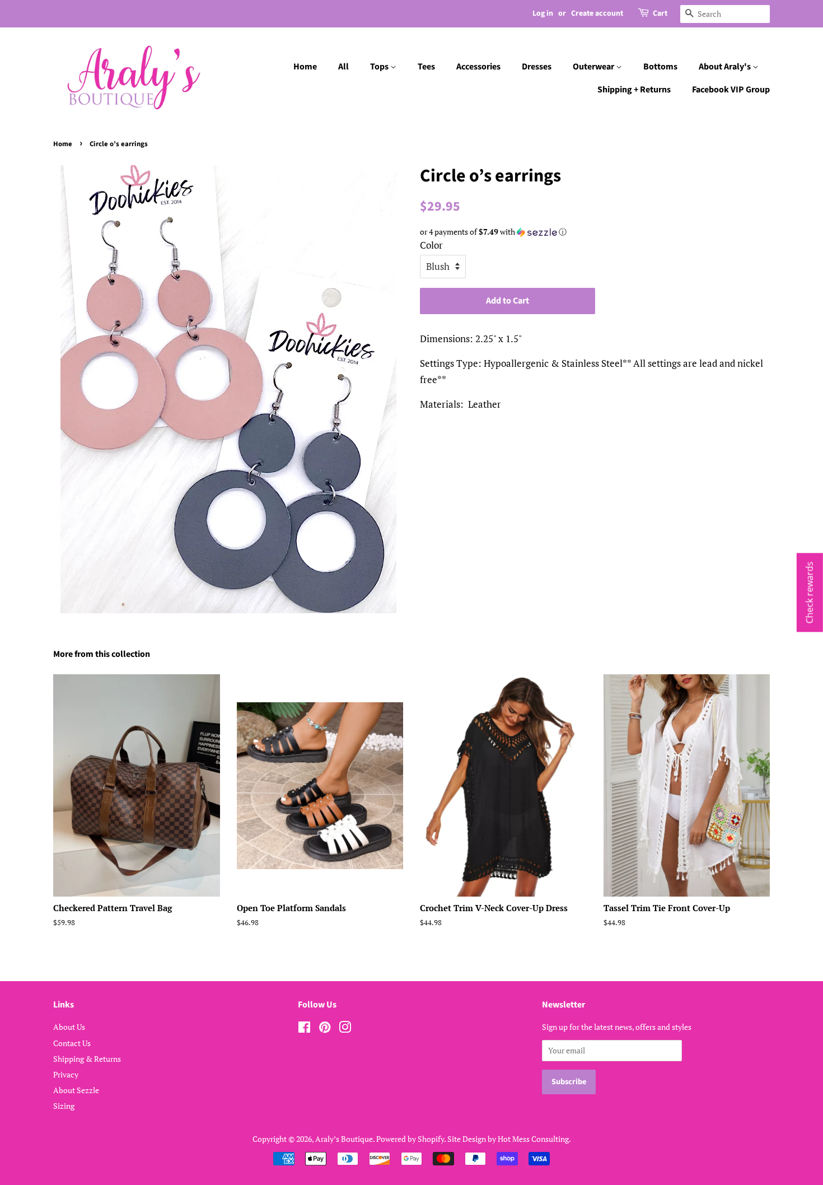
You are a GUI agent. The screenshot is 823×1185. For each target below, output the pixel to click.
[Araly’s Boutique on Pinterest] (325, 1029)
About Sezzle (76, 1090)
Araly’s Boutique (344, 1138)
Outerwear (594, 66)
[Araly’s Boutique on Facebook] (304, 1029)
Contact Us (72, 1043)
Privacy (65, 1074)
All (343, 66)
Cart (660, 13)
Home (305, 66)
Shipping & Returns (87, 1058)
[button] (595, 231)
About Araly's (725, 66)
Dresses (536, 66)
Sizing (63, 1105)
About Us (69, 1026)
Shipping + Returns (634, 89)
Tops (380, 66)
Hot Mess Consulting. (534, 1138)
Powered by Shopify (410, 1138)
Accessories (478, 66)
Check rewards (809, 593)
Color (431, 245)
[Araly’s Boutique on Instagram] (345, 1029)
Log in (542, 13)
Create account (597, 13)
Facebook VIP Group (731, 89)
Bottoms (660, 66)
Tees (426, 66)
